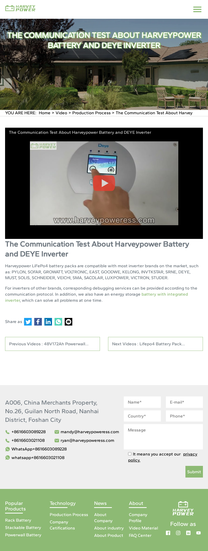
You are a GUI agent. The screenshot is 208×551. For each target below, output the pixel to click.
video (61, 112)
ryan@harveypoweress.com (87, 440)
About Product (108, 535)
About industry (109, 527)
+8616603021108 (28, 440)
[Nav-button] (197, 9)
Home (44, 112)
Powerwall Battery (23, 534)
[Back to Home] (183, 507)
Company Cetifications (62, 524)
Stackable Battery (23, 527)
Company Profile (138, 517)
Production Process (91, 112)
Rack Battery (18, 520)
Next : (150, 346)
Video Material (143, 527)
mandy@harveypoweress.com (90, 431)
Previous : (47, 346)
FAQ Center (140, 535)
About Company (103, 517)
